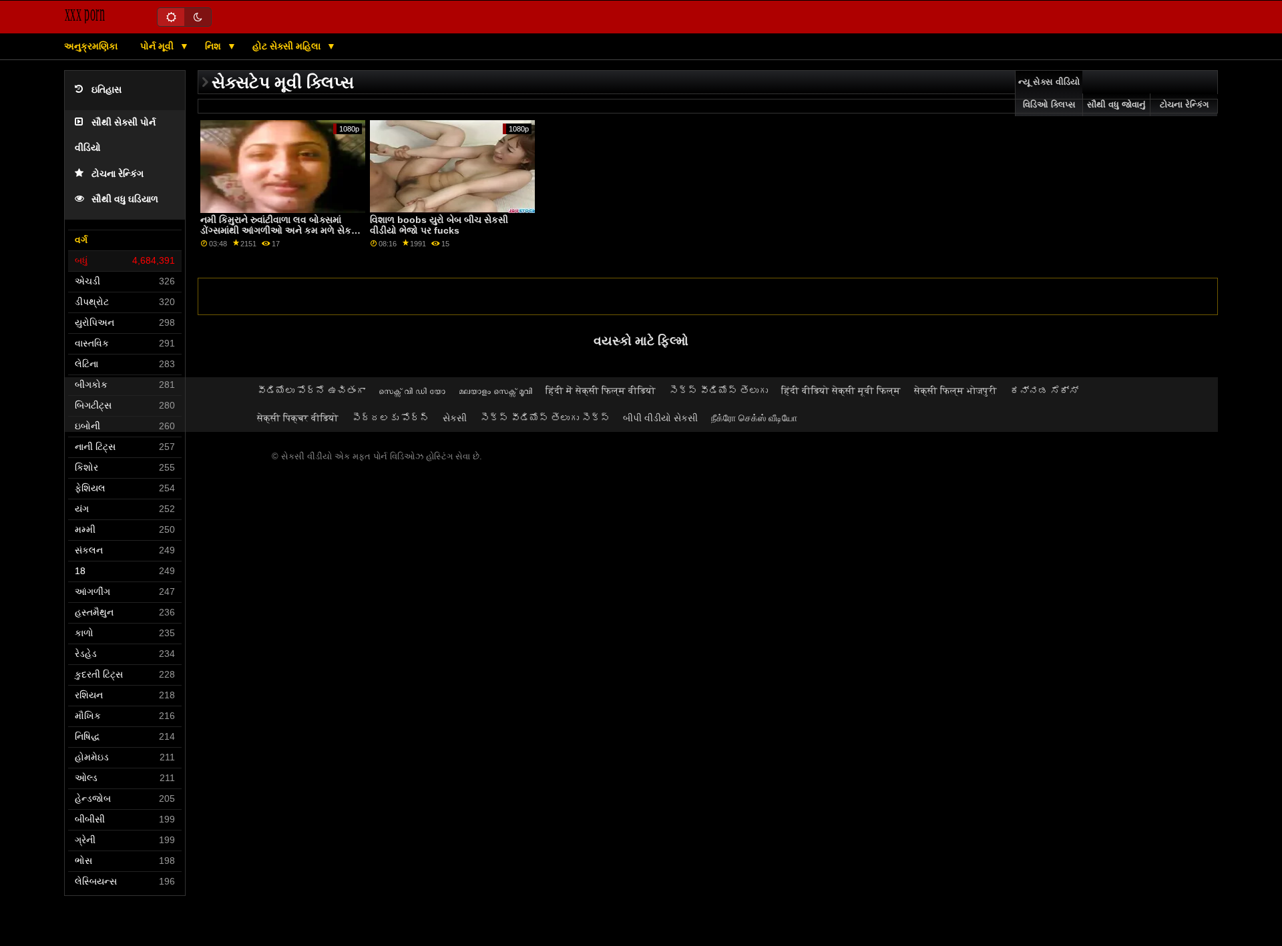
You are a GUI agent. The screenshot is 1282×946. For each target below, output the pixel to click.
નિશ (214, 46)
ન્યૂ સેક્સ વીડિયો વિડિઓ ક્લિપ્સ (1049, 93)
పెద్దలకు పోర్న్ (390, 418)
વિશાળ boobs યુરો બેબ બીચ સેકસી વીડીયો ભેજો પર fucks (439, 225)
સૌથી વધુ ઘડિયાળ (124, 199)
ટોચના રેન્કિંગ (117, 174)
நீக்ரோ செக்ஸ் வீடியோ (754, 418)
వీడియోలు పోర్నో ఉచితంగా (311, 390)
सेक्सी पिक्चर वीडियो (298, 418)
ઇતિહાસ (106, 90)
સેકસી (455, 418)
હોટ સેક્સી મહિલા (287, 46)
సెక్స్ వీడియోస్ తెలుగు (718, 390)
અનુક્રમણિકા (91, 46)
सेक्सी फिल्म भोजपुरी (955, 390)
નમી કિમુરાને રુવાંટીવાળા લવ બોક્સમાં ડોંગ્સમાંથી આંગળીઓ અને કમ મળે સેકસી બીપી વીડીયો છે (280, 230)
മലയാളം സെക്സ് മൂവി (495, 390)
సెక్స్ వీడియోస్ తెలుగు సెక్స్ (545, 418)
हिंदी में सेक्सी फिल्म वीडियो (601, 390)
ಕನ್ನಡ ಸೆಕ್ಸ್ (1044, 390)
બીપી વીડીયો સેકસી (660, 418)
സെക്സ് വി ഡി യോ (412, 390)
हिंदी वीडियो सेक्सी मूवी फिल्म (841, 390)
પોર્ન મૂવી (158, 46)
